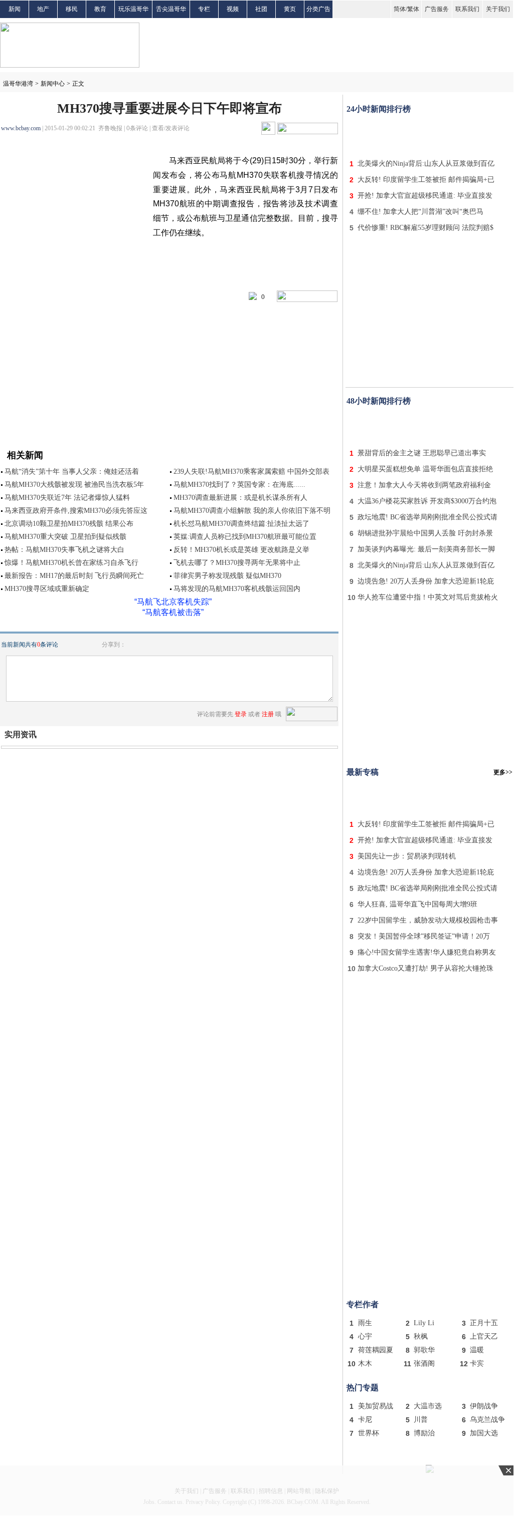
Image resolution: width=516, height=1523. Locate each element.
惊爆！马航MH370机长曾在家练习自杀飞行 (71, 562)
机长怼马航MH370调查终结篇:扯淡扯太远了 (241, 523)
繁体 (413, 9)
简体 (400, 9)
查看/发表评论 (171, 128)
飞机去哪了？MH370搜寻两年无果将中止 (237, 562)
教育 (100, 9)
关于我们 (498, 9)
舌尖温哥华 (171, 9)
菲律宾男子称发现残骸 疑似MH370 (227, 575)
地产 (43, 9)
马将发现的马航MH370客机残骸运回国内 (237, 588)
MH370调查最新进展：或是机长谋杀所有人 (240, 497)
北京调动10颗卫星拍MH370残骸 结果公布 (69, 523)
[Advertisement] (430, 134)
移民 (72, 9)
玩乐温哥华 (133, 9)
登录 (241, 714)
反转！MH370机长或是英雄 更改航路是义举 (241, 549)
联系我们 (467, 9)
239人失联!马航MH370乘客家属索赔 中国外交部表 (251, 471)
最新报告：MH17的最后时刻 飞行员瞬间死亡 (74, 575)
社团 (261, 9)
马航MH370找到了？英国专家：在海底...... (239, 484)
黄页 (290, 9)
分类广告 (318, 9)
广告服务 (437, 9)
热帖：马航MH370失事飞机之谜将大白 (64, 549)
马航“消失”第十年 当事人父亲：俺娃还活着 (72, 471)
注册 (268, 714)
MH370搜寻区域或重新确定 (47, 588)
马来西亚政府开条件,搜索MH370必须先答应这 (76, 510)
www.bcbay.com (21, 128)
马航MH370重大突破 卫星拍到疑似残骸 (65, 536)
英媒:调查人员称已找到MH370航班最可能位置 (245, 536)
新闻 (15, 9)
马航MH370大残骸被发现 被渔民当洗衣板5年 (74, 484)
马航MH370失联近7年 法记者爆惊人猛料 (67, 497)
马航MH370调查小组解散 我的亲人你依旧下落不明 (252, 510)
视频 (233, 9)
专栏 (204, 9)
